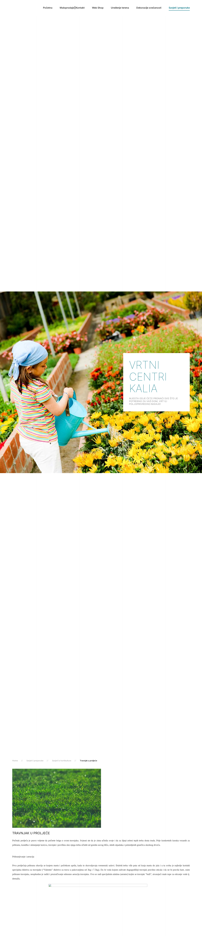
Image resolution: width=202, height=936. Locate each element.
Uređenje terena (120, 7)
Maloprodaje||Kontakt (72, 7)
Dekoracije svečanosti (148, 7)
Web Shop (98, 7)
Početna (47, 7)
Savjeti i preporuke (179, 7)
